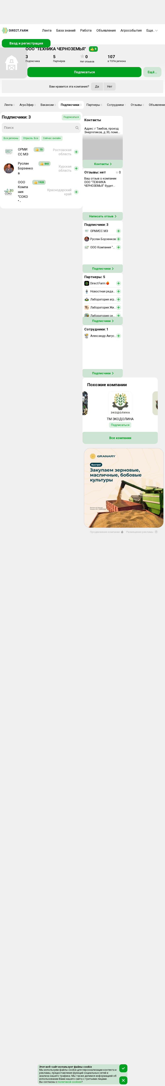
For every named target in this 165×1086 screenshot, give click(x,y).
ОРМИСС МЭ (23, 151)
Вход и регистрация (26, 43)
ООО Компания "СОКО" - (23, 191)
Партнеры (94, 105)
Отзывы (137, 105)
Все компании (120, 438)
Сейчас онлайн (52, 138)
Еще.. (150, 30)
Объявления (106, 30)
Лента (47, 30)
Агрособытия (131, 30)
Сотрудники (116, 105)
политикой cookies (69, 1081)
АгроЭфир (28, 105)
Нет (109, 86)
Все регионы (11, 138)
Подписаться (84, 72)
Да (97, 86)
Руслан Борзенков (25, 168)
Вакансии (48, 105)
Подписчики (71, 105)
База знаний (65, 30)
